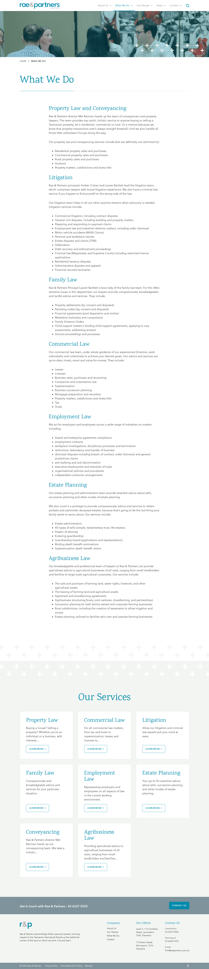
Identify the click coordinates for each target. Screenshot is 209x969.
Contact (174, 5)
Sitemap (89, 966)
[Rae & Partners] (40, 5)
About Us (103, 5)
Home (23, 61)
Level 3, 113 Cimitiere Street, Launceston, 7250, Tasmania (147, 932)
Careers (110, 939)
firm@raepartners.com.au (177, 951)
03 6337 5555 (172, 932)
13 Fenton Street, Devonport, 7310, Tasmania (144, 945)
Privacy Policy (51, 966)
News (160, 5)
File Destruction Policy (71, 966)
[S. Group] (148, 965)
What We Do (122, 5)
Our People (143, 5)
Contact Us (179, 905)
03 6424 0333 (172, 941)
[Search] (186, 5)
